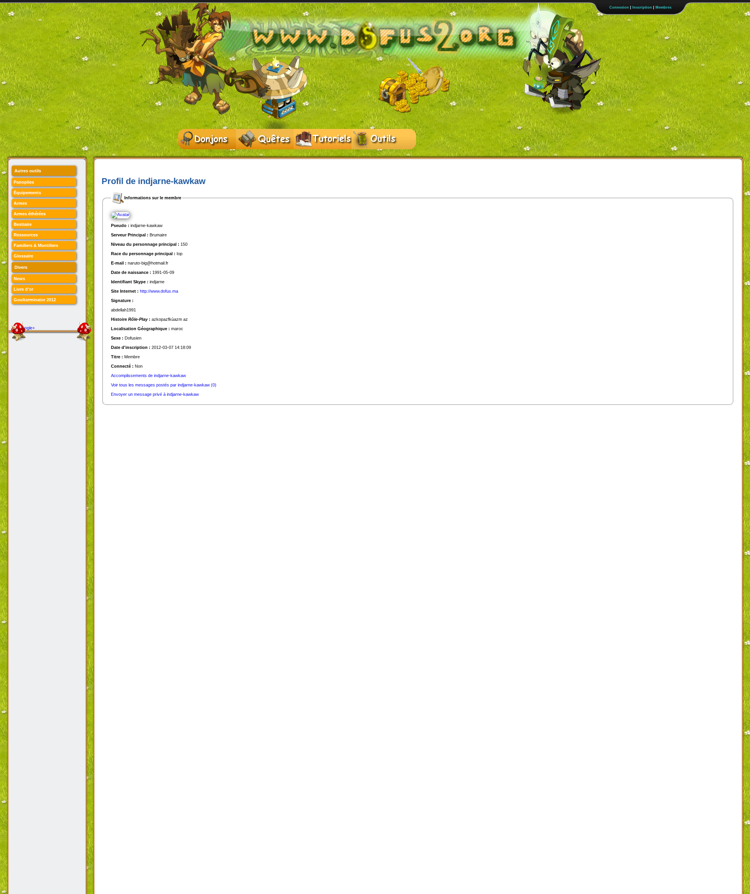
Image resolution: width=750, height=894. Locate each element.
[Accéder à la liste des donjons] (207, 139)
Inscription (642, 7)
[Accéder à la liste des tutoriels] (323, 139)
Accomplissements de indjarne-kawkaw (148, 375)
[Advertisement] (244, 422)
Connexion (619, 7)
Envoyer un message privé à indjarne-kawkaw (155, 394)
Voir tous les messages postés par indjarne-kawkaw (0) (163, 385)
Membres (663, 7)
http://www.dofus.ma (159, 291)
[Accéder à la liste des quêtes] (265, 139)
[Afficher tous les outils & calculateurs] (380, 139)
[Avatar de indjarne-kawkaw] (120, 215)
